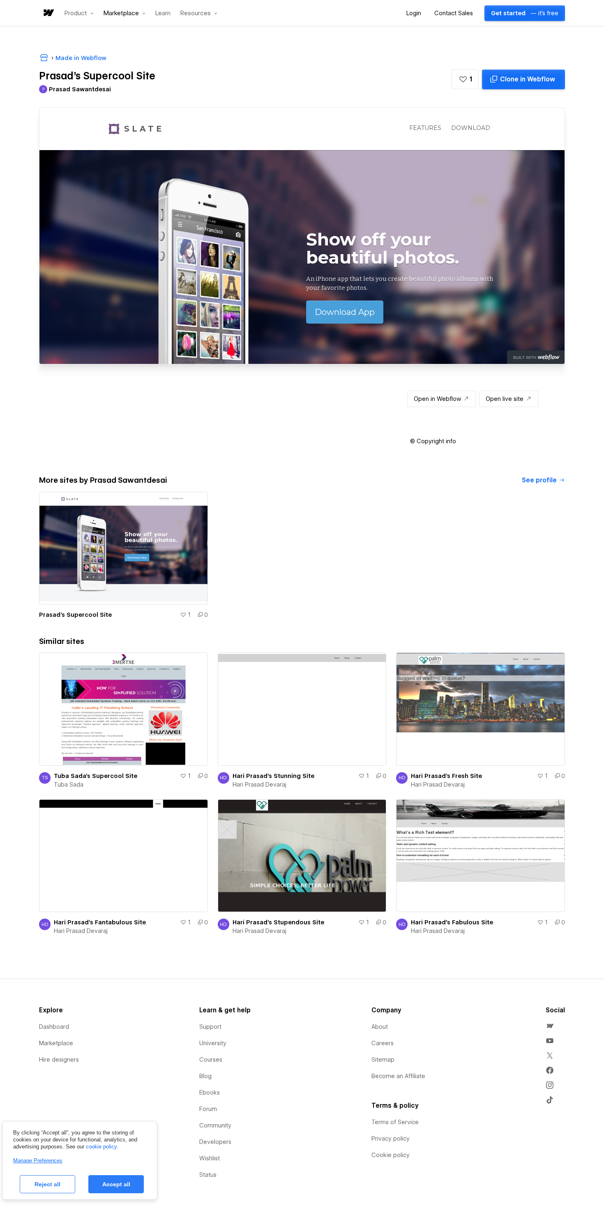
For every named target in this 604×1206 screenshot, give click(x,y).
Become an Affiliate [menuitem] (398, 1076)
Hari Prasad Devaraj (259, 784)
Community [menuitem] (215, 1125)
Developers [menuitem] (215, 1142)
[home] (48, 13)
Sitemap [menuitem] (382, 1059)
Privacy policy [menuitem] (390, 1138)
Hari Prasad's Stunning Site (273, 776)
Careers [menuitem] (382, 1043)
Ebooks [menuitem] (209, 1092)
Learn (163, 13)
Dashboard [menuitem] (54, 1026)
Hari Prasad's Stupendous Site (278, 922)
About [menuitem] (379, 1026)
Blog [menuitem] (205, 1076)
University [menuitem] (212, 1043)
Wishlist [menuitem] (209, 1158)
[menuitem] (550, 1026)
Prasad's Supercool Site (75, 614)
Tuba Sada (68, 784)
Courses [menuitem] (210, 1059)
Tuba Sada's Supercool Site (95, 776)
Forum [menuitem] (208, 1109)
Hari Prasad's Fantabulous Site (100, 922)
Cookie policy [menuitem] (390, 1155)
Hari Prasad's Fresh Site (446, 776)
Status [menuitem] (208, 1174)
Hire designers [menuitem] (59, 1059)
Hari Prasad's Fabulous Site (452, 922)
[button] (79, 13)
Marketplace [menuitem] (56, 1043)
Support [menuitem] (210, 1026)
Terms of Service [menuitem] (395, 1122)
